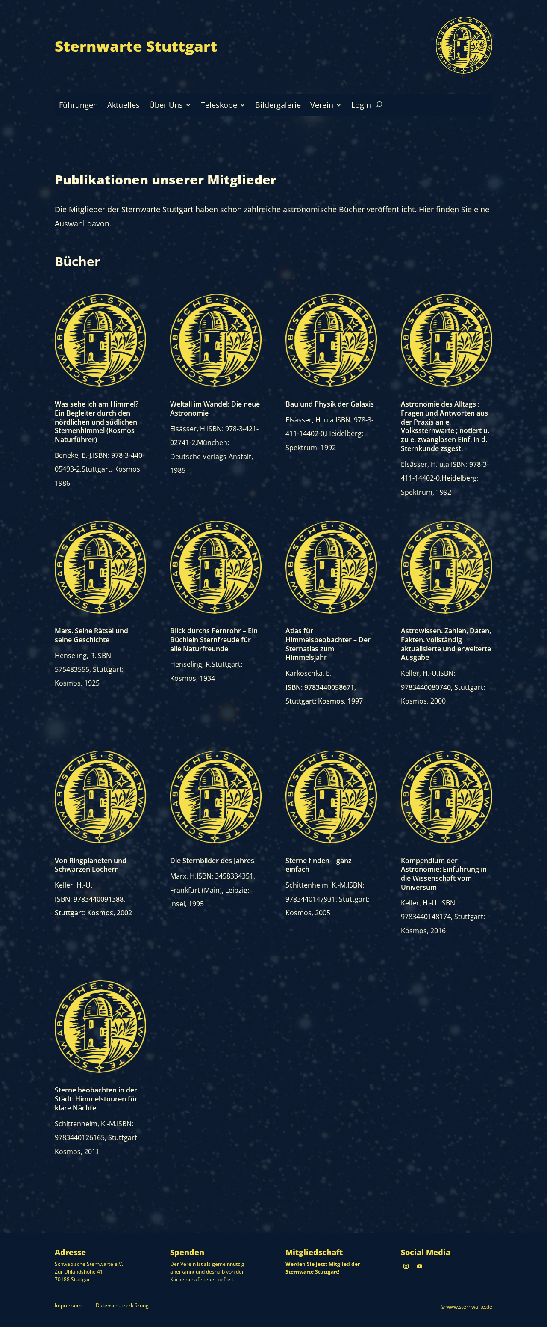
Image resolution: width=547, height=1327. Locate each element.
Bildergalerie (278, 106)
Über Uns (166, 106)
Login (361, 106)
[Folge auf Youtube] (420, 1266)
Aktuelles (123, 106)
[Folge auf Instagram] (406, 1266)
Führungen (78, 106)
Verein (321, 106)
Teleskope (219, 106)
